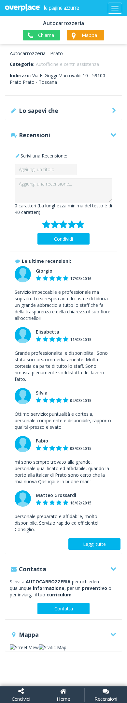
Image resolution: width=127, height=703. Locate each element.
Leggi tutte (94, 544)
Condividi (63, 239)
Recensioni (105, 699)
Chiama (46, 35)
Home (63, 699)
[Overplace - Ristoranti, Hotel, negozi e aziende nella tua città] (42, 8)
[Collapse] (115, 8)
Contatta (63, 609)
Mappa (89, 35)
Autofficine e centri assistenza (67, 64)
